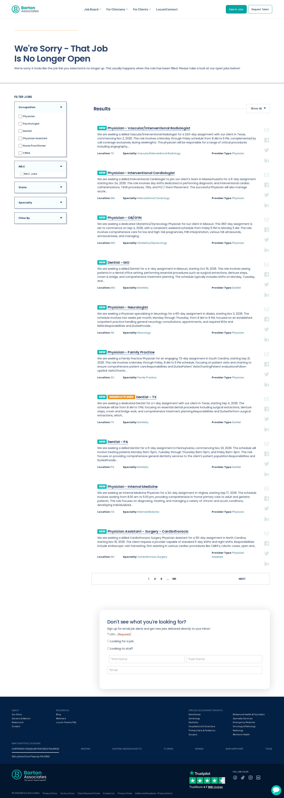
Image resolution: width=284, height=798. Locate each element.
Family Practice (147, 377)
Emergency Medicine (244, 722)
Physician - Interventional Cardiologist (141, 172)
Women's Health (241, 734)
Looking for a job (122, 641)
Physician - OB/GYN (125, 217)
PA (112, 467)
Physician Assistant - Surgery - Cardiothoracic (148, 531)
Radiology (238, 730)
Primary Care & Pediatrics (202, 730)
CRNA (26, 153)
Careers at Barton (21, 718)
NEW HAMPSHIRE (234, 748)
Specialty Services (243, 718)
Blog (58, 714)
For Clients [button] (140, 9)
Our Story (17, 714)
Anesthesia (195, 714)
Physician (28, 116)
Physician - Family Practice (131, 352)
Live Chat (276, 790)
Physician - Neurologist (128, 307)
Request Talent (260, 9)
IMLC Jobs (30, 174)
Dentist (27, 131)
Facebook (266, 135)
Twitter (266, 145)
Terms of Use (67, 793)
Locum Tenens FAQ (66, 722)
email (266, 125)
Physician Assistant (34, 138)
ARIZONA (85, 748)
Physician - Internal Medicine (133, 486)
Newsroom (18, 722)
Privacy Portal (125, 793)
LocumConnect (167, 9)
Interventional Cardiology (153, 198)
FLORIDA (168, 748)
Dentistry (143, 288)
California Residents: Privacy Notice (154, 793)
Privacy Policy (50, 793)
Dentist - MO (118, 262)
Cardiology (194, 718)
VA (112, 512)
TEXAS (268, 748)
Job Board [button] (91, 9)
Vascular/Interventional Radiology (159, 153)
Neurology (144, 333)
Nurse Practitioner (34, 145)
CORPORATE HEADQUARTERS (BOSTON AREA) (35, 748)
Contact (16, 726)
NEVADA (199, 748)
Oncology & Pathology (244, 726)
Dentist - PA (118, 441)
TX (112, 153)
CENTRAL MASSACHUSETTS (127, 748)
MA (113, 198)
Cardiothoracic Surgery (152, 557)
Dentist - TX (146, 397)
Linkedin (266, 155)
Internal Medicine (148, 512)
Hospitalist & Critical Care (202, 726)
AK (112, 333)
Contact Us (109, 793)
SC (112, 377)
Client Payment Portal (88, 793)
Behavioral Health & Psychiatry (249, 714)
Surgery (193, 734)
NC (113, 557)
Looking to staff (121, 648)
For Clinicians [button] (115, 9)
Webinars (61, 718)
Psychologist (30, 123)
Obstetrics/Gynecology (152, 243)
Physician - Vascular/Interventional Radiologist (149, 128)
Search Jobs (236, 9)
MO (113, 243)
